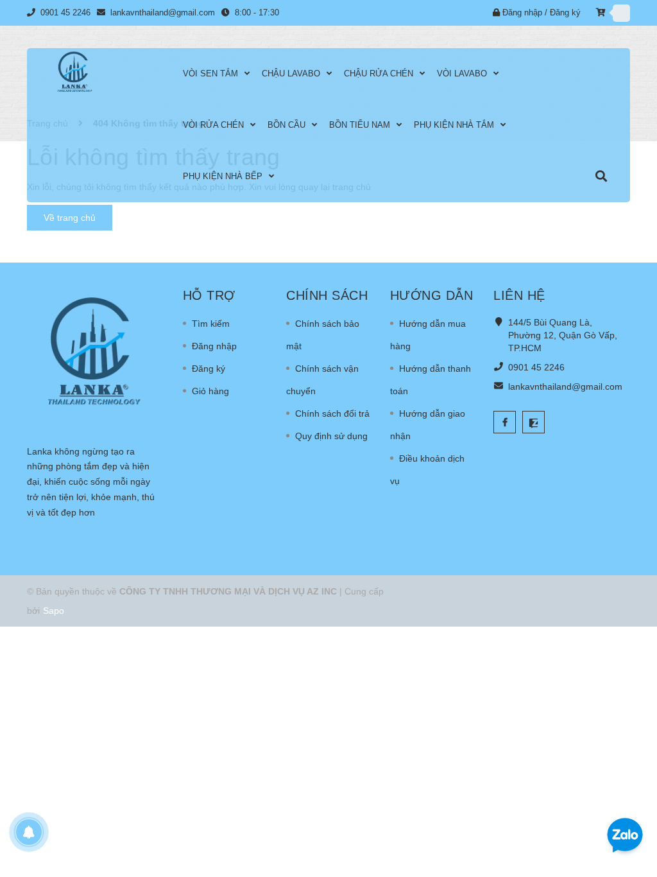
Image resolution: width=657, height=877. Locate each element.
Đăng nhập (214, 346)
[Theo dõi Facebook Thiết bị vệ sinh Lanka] (504, 422)
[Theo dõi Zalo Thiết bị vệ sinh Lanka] (533, 422)
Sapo (53, 610)
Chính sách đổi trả (332, 413)
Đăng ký (208, 368)
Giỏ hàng (210, 391)
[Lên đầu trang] (625, 793)
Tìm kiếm (211, 323)
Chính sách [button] (327, 295)
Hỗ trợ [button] (209, 295)
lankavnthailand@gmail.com (565, 386)
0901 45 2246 (536, 367)
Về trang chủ (70, 218)
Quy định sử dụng (331, 436)
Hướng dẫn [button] (432, 295)
